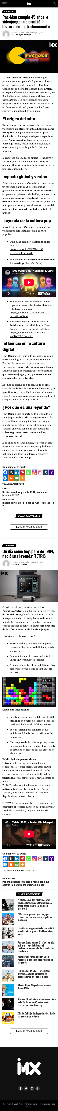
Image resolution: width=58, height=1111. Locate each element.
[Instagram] (34, 472)
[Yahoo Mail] (51, 472)
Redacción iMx (21, 564)
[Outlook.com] (5, 478)
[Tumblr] (45, 472)
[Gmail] (40, 472)
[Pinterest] (22, 472)
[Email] (16, 478)
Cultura (31, 871)
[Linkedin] (16, 472)
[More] (22, 478)
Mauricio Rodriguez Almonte (27, 1068)
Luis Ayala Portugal (23, 35)
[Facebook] (5, 472)
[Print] (11, 478)
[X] (11, 472)
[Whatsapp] (28, 472)
